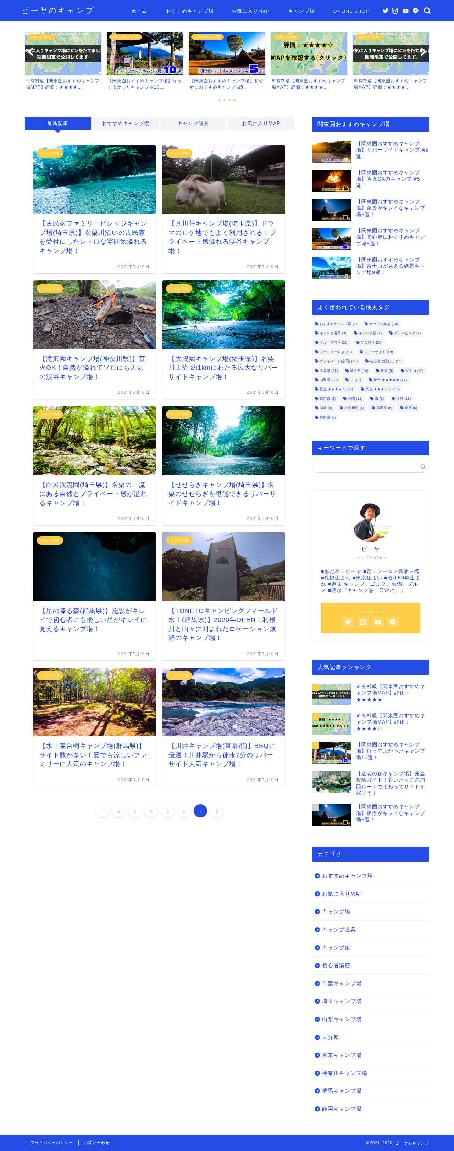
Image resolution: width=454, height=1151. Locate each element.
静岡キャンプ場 (342, 1109)
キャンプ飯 (370, 333)
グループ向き (334, 343)
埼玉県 (359, 371)
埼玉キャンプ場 (342, 1001)
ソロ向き (371, 343)
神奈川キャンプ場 (344, 1073)
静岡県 (328, 417)
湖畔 (326, 408)
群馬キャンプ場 (342, 1091)
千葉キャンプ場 (342, 983)
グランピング (407, 333)
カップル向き (383, 324)
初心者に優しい (386, 361)
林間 (355, 399)
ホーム (139, 11)
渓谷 (403, 399)
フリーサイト (378, 352)
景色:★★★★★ (390, 380)
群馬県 (384, 408)
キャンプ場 (301, 11)
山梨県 (329, 380)
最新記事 (57, 123)
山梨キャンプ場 (342, 1019)
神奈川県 (354, 408)
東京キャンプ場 (342, 1055)
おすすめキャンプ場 (190, 11)
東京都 (328, 399)
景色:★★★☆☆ (382, 389)
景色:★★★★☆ (336, 389)
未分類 (330, 1037)
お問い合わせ (97, 1142)
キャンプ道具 (193, 123)
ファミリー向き (336, 352)
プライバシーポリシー (52, 1142)
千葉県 (329, 371)
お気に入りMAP (251, 11)
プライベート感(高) (339, 361)
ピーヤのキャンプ (58, 10)
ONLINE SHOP (351, 11)
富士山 (414, 371)
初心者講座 (336, 965)
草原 (411, 408)
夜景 (387, 371)
